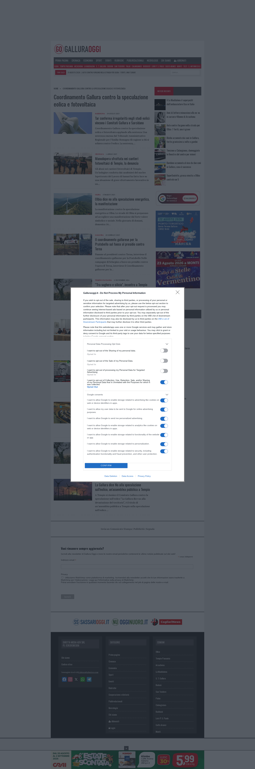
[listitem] (127, 344)
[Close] (178, 293)
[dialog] (127, 384)
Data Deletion (110, 476)
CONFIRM (106, 465)
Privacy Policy (144, 476)
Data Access (127, 476)
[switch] (164, 351)
